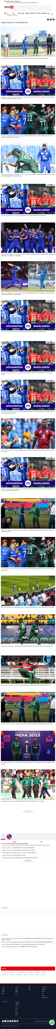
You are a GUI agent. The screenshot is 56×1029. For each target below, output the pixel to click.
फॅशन (43, 993)
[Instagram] (10, 1021)
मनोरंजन (39, 13)
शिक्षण (3, 993)
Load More (28, 811)
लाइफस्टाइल (43, 13)
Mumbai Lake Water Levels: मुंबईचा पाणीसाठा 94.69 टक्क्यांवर (13, 855)
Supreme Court (5, 974)
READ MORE (28, 860)
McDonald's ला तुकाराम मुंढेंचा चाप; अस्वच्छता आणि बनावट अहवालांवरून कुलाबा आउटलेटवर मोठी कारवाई (20, 858)
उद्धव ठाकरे (43, 972)
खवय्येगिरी (43, 989)
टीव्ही (16, 993)
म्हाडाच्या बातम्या (37, 972)
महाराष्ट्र (19, 13)
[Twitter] (51, 20)
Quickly (9, 15)
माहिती (3, 991)
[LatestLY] (8, 7)
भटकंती (43, 991)
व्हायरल (48, 13)
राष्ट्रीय (23, 13)
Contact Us (47, 1021)
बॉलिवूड (16, 989)
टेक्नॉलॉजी (32, 13)
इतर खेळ (26, 974)
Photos (16, 1012)
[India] (52, 14)
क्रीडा (36, 13)
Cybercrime (42, 974)
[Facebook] (48, 20)
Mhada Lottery (5, 972)
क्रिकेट (30, 989)
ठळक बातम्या (4, 1002)
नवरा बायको (12, 974)
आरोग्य (37, 974)
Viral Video (32, 974)
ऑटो (16, 1006)
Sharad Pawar (12, 972)
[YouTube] (8, 1021)
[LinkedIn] (13, 1021)
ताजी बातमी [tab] (14, 842)
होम (2, 19)
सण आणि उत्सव (45, 998)
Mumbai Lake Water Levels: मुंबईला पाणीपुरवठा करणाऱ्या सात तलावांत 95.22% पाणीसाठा (18, 850)
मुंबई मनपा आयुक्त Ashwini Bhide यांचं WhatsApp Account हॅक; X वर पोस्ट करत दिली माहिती (19, 853)
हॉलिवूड (16, 991)
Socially (14, 15)
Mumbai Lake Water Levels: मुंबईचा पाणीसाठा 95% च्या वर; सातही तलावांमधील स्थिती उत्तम (18, 848)
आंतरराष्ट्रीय (27, 13)
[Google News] (15, 1021)
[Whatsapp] (54, 20)
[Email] (17, 1021)
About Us (36, 1021)
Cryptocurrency (19, 974)
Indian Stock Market (21, 972)
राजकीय (3, 989)
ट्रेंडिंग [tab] (41, 842)
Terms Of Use (42, 1021)
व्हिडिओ (16, 1015)
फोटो (16, 1010)
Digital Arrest (30, 972)
